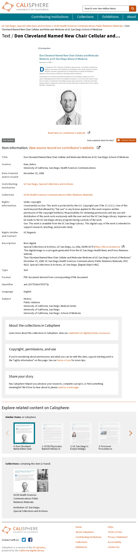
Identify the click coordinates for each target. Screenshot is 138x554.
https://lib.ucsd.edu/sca (107, 247)
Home (79, 527)
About (131, 16)
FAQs (110, 527)
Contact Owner (128, 140)
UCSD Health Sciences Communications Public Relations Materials (88, 26)
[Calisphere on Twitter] (24, 540)
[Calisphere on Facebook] (30, 540)
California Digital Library (31, 550)
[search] (132, 9)
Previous (7, 432)
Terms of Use (115, 532)
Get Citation (8, 140)
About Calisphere (85, 532)
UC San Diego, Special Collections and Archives (27, 26)
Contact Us (113, 547)
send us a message (68, 387)
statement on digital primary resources (89, 333)
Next (131, 432)
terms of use (64, 360)
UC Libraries (39, 547)
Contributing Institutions (49, 16)
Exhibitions (110, 16)
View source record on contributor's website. (62, 147)
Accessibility (114, 542)
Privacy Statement (117, 537)
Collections (85, 16)
